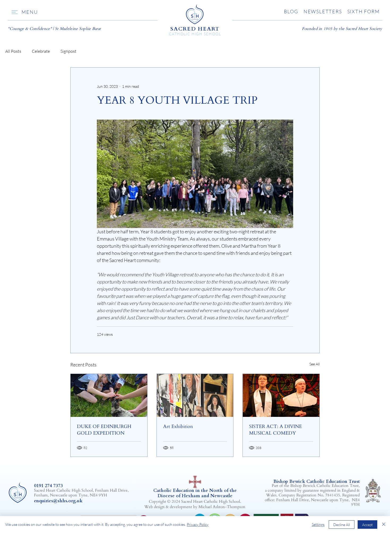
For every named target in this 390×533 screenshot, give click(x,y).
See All (314, 364)
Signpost (68, 51)
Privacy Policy (198, 524)
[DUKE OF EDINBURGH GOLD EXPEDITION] (109, 395)
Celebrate (41, 51)
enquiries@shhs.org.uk (58, 501)
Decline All (341, 524)
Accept (367, 524)
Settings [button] (318, 524)
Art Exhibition (178, 426)
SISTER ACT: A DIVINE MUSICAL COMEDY (275, 429)
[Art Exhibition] (195, 395)
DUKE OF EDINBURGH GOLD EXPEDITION (104, 429)
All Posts (13, 51)
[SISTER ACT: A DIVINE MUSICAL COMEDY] (281, 395)
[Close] (383, 524)
